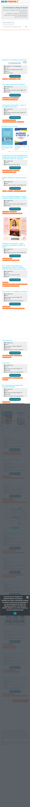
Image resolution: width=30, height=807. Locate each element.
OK (15, 613)
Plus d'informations (15, 76)
